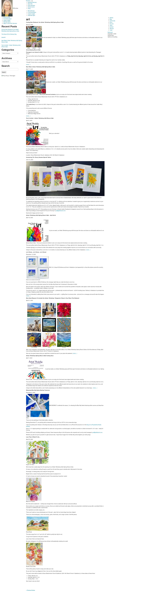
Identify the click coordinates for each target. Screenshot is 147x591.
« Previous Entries (30, 590)
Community (112, 20)
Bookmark (110, 32)
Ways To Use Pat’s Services (10, 23)
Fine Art (111, 24)
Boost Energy (6, 17)
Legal (111, 30)
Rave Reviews (31, 5)
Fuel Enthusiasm (7, 18)
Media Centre (31, 7)
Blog (111, 19)
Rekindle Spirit (6, 22)
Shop (29, 8)
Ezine (111, 22)
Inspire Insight (6, 20)
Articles (111, 17)
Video (111, 25)
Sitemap (112, 28)
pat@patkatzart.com (61, 210)
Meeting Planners (32, 2)
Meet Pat (30, 4)
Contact (111, 27)
